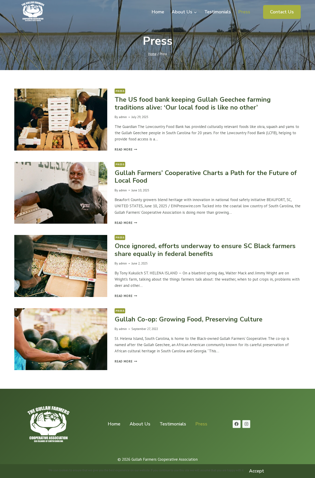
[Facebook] (237, 424)
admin (123, 117)
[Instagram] (246, 424)
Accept (256, 471)
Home (158, 12)
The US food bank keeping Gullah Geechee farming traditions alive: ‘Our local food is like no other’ (193, 103)
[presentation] (60, 120)
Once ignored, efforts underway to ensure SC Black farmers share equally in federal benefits (205, 250)
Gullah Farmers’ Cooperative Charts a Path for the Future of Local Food (206, 177)
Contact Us (282, 12)
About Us (140, 424)
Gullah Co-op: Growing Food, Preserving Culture (188, 319)
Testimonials (217, 12)
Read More (126, 149)
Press (244, 12)
